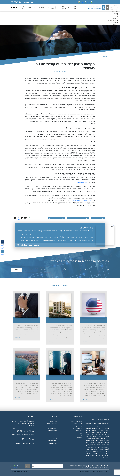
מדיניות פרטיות (52, 441)
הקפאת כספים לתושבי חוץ (56, 218)
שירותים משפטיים (91, 426)
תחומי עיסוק (74, 7)
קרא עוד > (84, 342)
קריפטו (43, 7)
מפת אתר (54, 436)
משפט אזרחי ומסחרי (76, 421)
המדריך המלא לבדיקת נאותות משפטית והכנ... (94, 377)
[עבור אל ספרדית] (77, 2)
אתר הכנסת (53, 421)
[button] (115, 12)
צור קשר (23, 7)
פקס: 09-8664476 (28, 439)
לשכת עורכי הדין (52, 426)
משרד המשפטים (52, 428)
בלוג (35, 7)
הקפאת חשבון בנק (82, 182)
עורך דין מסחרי (104, 441)
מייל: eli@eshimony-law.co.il (24, 443)
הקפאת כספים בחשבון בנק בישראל (78, 218)
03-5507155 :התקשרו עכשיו (28, 245)
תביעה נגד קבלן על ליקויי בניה (95, 451)
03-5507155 (16, 2)
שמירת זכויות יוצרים (61, 377)
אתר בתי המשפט (52, 423)
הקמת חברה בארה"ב (94, 320)
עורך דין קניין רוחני (97, 443)
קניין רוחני (52, 7)
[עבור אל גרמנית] (83, 2)
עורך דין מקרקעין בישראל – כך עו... (61, 320)
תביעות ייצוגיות (63, 7)
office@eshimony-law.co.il (81, 200)
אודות (29, 7)
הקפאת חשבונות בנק (98, 218)
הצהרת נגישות (53, 443)
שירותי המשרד (78, 423)
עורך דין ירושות (27, 320)
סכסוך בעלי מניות (101, 453)
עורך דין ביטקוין (96, 447)
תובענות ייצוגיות (77, 428)
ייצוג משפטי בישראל (28, 377)
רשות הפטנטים (52, 431)
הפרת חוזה (94, 441)
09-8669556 (16, 435)
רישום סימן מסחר (95, 445)
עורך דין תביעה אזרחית (97, 455)
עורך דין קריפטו (77, 426)
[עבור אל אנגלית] (89, 2)
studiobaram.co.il (22, 471)
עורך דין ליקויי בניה (96, 449)
